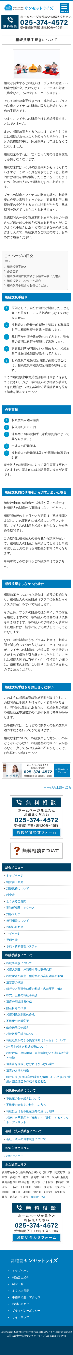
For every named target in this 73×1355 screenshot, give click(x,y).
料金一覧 (18, 1284)
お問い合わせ (14, 927)
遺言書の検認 (14, 982)
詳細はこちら (39, 1196)
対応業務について (17, 888)
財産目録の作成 (16, 1008)
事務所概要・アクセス (20, 907)
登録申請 (12, 939)
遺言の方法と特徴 (17, 1070)
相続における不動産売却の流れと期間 (30, 1111)
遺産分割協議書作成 (19, 1001)
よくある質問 (20, 1290)
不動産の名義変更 (17, 1020)
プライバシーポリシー (26, 1310)
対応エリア (13, 914)
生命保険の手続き (17, 1027)
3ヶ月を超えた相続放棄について (26, 1046)
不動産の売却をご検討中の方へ (26, 1104)
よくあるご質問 (16, 901)
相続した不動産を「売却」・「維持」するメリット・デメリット (37, 1120)
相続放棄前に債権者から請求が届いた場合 (35, 276)
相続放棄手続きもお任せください (28, 285)
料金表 (10, 894)
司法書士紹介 (14, 882)
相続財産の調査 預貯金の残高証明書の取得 (34, 976)
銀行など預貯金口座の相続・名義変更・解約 (34, 988)
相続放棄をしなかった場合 (24, 280)
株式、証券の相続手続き (22, 995)
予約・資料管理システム (22, 946)
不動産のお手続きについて (23, 1098)
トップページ (14, 875)
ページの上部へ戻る (57, 787)
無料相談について (17, 920)
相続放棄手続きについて (22, 1033)
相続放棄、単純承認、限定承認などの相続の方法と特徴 (37, 1055)
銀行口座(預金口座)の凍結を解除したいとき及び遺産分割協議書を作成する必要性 (38, 1079)
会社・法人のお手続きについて (26, 1139)
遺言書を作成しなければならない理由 (30, 1064)
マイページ (13, 933)
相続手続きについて (19, 963)
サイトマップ (20, 1317)
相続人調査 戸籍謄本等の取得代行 (29, 969)
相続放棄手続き (18, 266)
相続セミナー (14, 1156)
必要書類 (12, 271)
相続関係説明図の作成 (20, 1014)
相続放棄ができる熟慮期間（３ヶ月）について (36, 1040)
